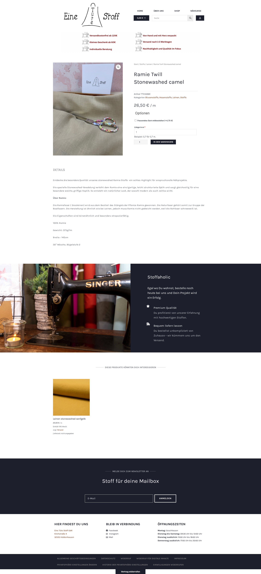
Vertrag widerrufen (130, 571)
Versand (60, 430)
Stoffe (142, 64)
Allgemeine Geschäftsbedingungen (76, 558)
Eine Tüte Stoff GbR (63, 530)
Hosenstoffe (165, 97)
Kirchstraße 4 (60, 534)
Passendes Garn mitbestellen (155, 120)
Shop (177, 11)
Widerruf (126, 558)
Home (140, 11)
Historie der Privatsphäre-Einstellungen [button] (125, 565)
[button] (118, 67)
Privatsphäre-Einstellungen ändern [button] (77, 565)
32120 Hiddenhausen (64, 537)
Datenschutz (108, 558)
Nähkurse (195, 11)
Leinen (149, 64)
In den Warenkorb (163, 142)
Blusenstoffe (151, 97)
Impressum (180, 558)
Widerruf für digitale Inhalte (152, 558)
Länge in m (139, 127)
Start (136, 64)
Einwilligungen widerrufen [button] (168, 565)
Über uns (159, 11)
